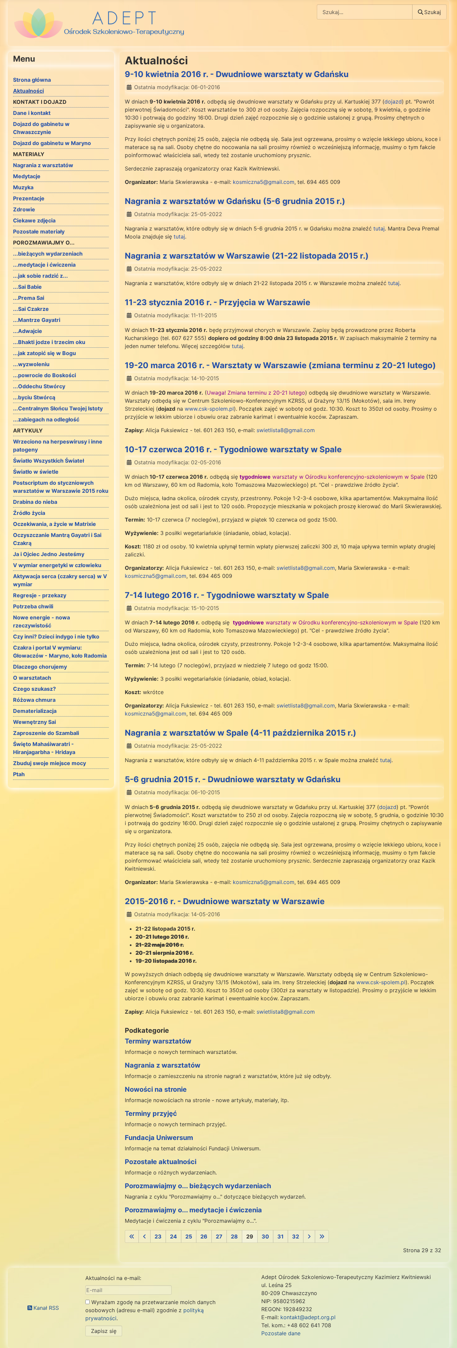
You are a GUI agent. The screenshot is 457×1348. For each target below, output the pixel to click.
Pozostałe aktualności (160, 1162)
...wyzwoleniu (31, 364)
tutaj (379, 228)
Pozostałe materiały (39, 231)
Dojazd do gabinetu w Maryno (52, 143)
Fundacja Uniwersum (159, 1138)
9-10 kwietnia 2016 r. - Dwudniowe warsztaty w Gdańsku (237, 74)
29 (249, 1236)
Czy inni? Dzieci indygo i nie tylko (56, 636)
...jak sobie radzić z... (40, 275)
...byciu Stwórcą (34, 397)
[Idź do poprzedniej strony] (145, 1236)
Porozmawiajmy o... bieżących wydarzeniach (198, 1186)
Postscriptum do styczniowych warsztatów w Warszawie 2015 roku (60, 486)
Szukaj (432, 12)
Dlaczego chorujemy (40, 666)
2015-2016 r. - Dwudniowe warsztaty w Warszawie (225, 901)
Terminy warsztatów (158, 1041)
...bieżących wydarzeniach (48, 253)
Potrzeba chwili (33, 606)
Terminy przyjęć (151, 1113)
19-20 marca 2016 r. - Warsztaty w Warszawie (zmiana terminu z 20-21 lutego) (280, 365)
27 (219, 1236)
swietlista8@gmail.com (286, 430)
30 (265, 1236)
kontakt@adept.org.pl (308, 1317)
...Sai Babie (27, 286)
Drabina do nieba (35, 501)
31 (280, 1236)
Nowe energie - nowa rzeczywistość (41, 621)
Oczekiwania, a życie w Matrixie (54, 524)
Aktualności (28, 90)
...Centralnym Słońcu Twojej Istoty (58, 408)
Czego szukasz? (34, 688)
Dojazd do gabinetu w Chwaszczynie (41, 128)
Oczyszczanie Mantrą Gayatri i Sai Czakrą (57, 539)
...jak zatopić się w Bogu (44, 353)
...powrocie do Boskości (44, 375)
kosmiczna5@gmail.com (263, 182)
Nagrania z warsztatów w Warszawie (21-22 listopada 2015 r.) (247, 256)
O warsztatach (32, 677)
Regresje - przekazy (39, 595)
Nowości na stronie (156, 1089)
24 (173, 1236)
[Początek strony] (445, 1336)
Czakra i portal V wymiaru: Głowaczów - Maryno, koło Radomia (60, 651)
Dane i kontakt (32, 113)
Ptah (19, 774)
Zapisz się (103, 1331)
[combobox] (365, 11)
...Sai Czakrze (31, 309)
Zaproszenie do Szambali (46, 733)
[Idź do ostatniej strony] (322, 1236)
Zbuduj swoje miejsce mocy (49, 763)
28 (234, 1236)
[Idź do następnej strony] (309, 1236)
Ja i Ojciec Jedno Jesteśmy (48, 554)
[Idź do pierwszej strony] (132, 1236)
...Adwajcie (27, 331)
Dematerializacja (35, 710)
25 (188, 1236)
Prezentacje (28, 198)
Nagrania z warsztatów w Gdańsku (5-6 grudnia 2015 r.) (235, 201)
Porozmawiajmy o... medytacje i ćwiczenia (193, 1210)
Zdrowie (24, 209)
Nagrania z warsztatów (43, 165)
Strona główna (32, 79)
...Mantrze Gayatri (36, 320)
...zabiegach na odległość (46, 419)
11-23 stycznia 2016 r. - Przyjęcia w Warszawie (217, 302)
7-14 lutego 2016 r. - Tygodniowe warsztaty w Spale (227, 595)
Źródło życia (29, 513)
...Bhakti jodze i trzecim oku (49, 342)
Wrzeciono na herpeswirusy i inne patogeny (57, 445)
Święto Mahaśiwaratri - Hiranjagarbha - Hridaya (44, 748)
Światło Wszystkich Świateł (48, 460)
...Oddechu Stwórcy (39, 386)
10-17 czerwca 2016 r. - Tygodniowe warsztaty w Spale (233, 449)
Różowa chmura (34, 699)
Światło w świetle (36, 471)
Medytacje (26, 176)
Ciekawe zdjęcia (34, 220)
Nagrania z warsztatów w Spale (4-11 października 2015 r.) (240, 733)
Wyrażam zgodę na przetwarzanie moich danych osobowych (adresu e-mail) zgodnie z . (150, 1310)
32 (295, 1236)
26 (203, 1236)
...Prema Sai (28, 297)
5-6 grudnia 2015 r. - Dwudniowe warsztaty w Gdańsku (233, 779)
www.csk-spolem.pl (209, 408)
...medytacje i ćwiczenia (44, 264)
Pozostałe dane (280, 1333)
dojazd (393, 101)
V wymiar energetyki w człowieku (57, 565)
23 (158, 1236)
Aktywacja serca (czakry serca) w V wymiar (60, 580)
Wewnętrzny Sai (34, 722)
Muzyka (23, 187)
